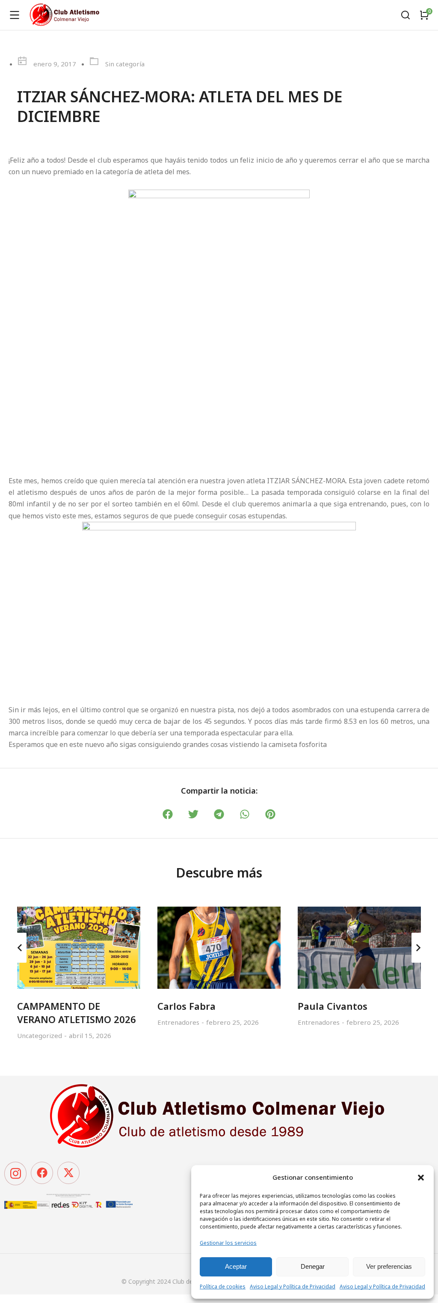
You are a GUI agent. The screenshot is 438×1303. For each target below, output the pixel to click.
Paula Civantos (332, 1006)
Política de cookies (223, 1286)
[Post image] (78, 948)
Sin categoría (125, 63)
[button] (421, 1177)
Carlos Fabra (186, 1006)
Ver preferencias (389, 1266)
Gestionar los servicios (228, 1242)
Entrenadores (178, 1022)
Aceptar (236, 1266)
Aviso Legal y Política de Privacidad (292, 1286)
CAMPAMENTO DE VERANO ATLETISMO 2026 (76, 1013)
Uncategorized (39, 1035)
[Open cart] (424, 15)
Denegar (313, 1266)
